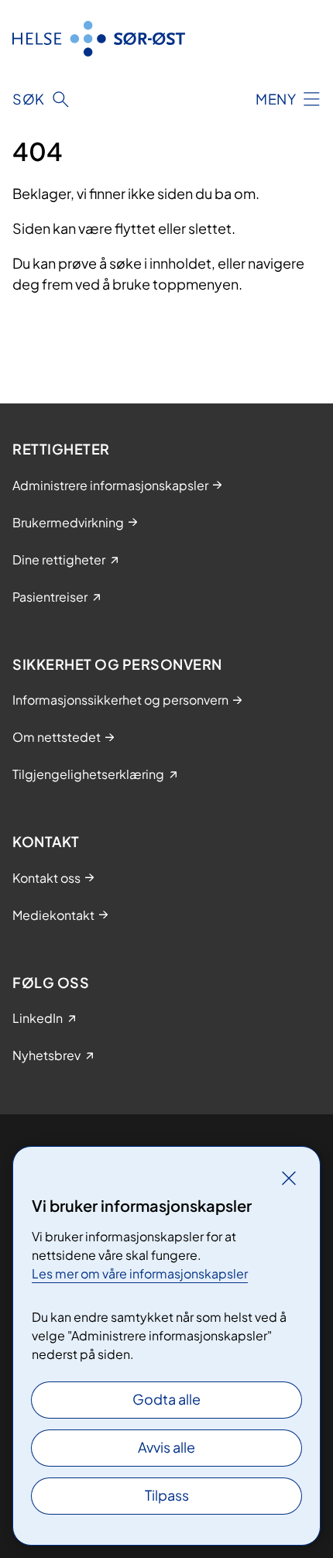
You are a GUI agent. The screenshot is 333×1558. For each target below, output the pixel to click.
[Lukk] (288, 1177)
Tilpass (167, 1495)
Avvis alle (166, 1447)
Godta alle (166, 1399)
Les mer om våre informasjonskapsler (140, 1273)
